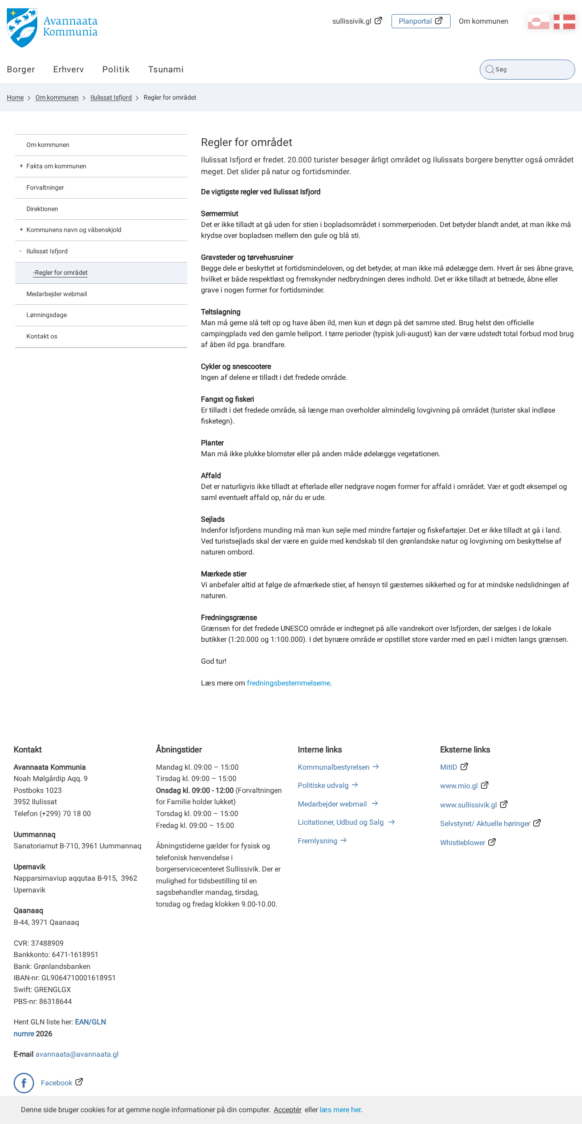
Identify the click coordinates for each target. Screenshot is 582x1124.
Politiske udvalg (323, 785)
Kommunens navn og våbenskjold (73, 229)
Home (15, 97)
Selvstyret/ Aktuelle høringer (485, 823)
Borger (21, 69)
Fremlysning (317, 841)
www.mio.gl (459, 785)
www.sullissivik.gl (468, 805)
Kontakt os (41, 336)
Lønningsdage (46, 314)
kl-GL (538, 22)
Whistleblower (462, 842)
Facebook (56, 1083)
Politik (116, 69)
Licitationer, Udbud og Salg (342, 822)
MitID (448, 767)
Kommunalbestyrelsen (334, 767)
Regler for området (170, 97)
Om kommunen (483, 21)
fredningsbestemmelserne (288, 683)
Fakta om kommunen (56, 166)
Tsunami (166, 69)
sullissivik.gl (351, 21)
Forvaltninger (45, 187)
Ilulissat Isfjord (111, 97)
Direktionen (42, 208)
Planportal (415, 21)
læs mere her (340, 1109)
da (564, 22)
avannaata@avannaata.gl (77, 1054)
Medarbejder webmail (56, 293)
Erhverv (68, 69)
